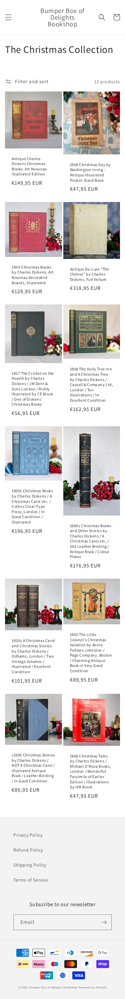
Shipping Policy (29, 865)
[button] (8, 17)
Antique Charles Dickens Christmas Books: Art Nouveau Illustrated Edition (29, 166)
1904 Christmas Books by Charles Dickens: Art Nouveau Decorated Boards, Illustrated (33, 275)
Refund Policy (28, 850)
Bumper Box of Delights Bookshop (53, 987)
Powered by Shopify (93, 987)
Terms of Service (30, 880)
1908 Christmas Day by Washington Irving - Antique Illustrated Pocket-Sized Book (90, 172)
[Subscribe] (104, 922)
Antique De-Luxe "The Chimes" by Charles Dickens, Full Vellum (89, 274)
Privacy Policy (27, 835)
